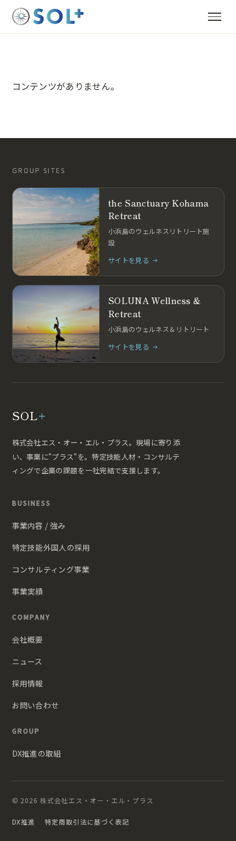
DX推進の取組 (36, 753)
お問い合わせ (35, 705)
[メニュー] (214, 16)
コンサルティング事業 (51, 569)
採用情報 (27, 683)
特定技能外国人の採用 (51, 547)
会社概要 (27, 639)
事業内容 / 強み (39, 525)
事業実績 (27, 591)
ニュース (27, 661)
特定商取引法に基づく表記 (87, 821)
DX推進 (24, 821)
